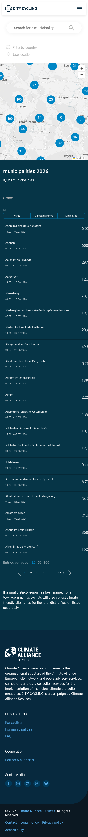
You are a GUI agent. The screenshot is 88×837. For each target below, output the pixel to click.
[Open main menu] (79, 8)
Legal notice (29, 822)
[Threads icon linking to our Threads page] (36, 783)
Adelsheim (12, 462)
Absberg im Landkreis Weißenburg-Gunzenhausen (37, 310)
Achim (9, 394)
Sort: (6, 209)
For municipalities (18, 729)
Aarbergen (11, 276)
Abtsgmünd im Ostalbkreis (22, 344)
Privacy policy (52, 822)
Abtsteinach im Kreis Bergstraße (25, 361)
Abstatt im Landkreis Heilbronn (24, 327)
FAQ (8, 736)
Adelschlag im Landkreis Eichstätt (26, 428)
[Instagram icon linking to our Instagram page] (18, 783)
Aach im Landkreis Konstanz (23, 226)
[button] (80, 120)
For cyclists (13, 723)
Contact (11, 822)
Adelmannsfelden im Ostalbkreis (26, 411)
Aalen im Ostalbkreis (18, 259)
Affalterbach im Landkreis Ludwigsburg (30, 496)
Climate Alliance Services (36, 811)
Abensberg (12, 293)
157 (61, 573)
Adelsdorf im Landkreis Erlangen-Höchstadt (32, 445)
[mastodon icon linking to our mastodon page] (27, 783)
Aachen (10, 243)
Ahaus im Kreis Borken (19, 529)
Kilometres (71, 215)
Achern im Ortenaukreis (20, 377)
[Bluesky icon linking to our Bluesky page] (46, 783)
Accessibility (14, 830)
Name (17, 215)
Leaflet (79, 158)
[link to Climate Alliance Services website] (23, 654)
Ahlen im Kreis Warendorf (21, 546)
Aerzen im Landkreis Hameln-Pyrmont (29, 479)
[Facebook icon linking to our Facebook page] (8, 783)
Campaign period (44, 215)
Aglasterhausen (15, 512)
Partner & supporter (19, 760)
